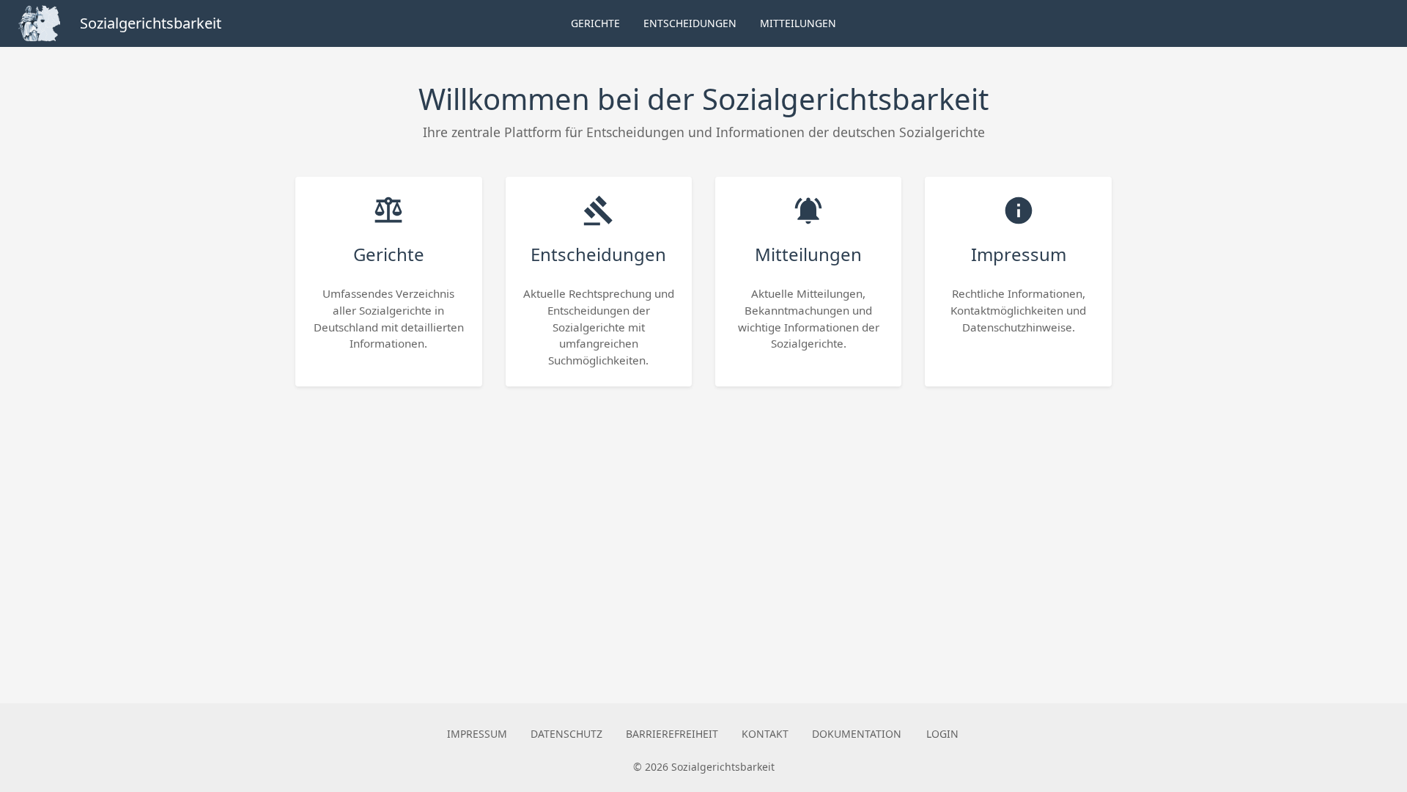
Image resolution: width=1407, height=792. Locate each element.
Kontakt (765, 734)
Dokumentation (856, 734)
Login (942, 734)
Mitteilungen (798, 23)
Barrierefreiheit (672, 734)
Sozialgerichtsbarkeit (150, 23)
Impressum (477, 734)
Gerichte (595, 23)
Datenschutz (566, 734)
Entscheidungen (689, 23)
